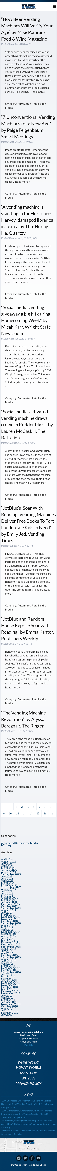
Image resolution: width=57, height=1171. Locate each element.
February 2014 (9, 978)
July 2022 (6, 891)
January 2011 (9, 1001)
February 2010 (9, 1012)
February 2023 (9, 884)
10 (10, 813)
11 (17, 813)
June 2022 (7, 893)
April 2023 (7, 880)
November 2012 (10, 993)
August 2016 (8, 948)
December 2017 (10, 931)
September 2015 (11, 957)
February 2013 (9, 991)
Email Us (28, 1045)
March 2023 (8, 882)
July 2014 (6, 974)
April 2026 (7, 859)
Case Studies (28, 1073)
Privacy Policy (28, 1083)
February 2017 (9, 942)
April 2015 (7, 963)
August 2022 (8, 889)
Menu (52, 6)
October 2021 (9, 897)
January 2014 (9, 980)
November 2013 (10, 984)
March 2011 (8, 999)
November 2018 (10, 919)
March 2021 (8, 899)
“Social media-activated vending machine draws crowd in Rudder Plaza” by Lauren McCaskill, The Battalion (27, 424)
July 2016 (6, 950)
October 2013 (9, 987)
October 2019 (9, 906)
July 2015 (6, 961)
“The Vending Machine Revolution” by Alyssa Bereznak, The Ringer (23, 719)
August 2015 (8, 959)
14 (30, 813)
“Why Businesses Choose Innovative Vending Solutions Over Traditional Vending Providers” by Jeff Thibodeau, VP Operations (27, 1104)
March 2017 (8, 940)
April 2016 (7, 953)
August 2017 (8, 936)
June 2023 (7, 878)
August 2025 (8, 861)
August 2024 (8, 872)
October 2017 (9, 933)
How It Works (28, 1067)
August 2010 (8, 1008)
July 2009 (6, 1014)
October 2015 (9, 955)
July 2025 (6, 863)
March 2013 (8, 989)
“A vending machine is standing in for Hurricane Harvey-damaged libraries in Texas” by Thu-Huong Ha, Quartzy (27, 220)
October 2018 (9, 921)
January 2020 (9, 901)
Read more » (38, 91)
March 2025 (8, 867)
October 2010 (9, 1006)
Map (28, 1145)
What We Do (28, 1062)
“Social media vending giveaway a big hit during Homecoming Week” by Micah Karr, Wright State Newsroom (26, 320)
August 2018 (8, 925)
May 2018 (7, 927)
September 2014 (11, 972)
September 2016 (11, 946)
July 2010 (6, 1010)
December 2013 (10, 982)
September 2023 (11, 874)
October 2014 (9, 969)
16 (44, 813)
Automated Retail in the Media (19, 842)
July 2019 (6, 912)
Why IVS (28, 1078)
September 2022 (11, 887)
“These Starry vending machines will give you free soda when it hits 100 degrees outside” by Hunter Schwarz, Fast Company (28, 1123)
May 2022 (7, 895)
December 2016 (10, 944)
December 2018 (10, 916)
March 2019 (8, 914)
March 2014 (8, 976)
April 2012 (7, 997)
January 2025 (9, 870)
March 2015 (8, 965)
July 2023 (6, 876)
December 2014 (10, 967)
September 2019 (11, 908)
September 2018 (11, 923)
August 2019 (8, 910)
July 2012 (6, 995)
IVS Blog (6, 845)
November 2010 (10, 1004)
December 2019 (10, 904)
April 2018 (7, 929)
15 (37, 813)
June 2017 (7, 938)
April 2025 (7, 865)
